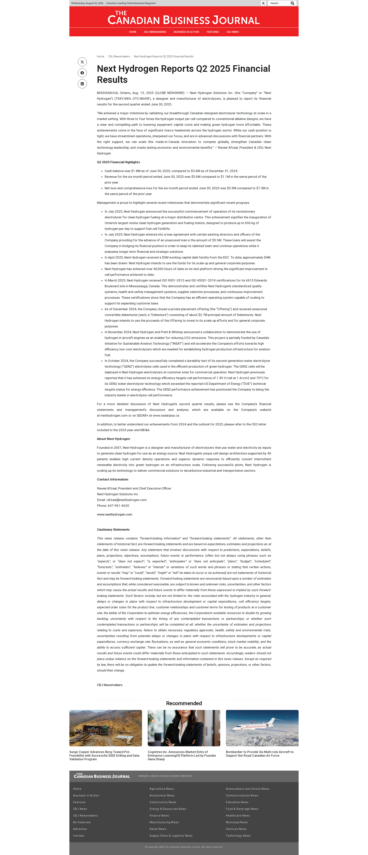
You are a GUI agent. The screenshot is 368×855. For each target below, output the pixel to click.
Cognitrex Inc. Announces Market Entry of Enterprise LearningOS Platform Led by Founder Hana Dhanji (182, 755)
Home (132, 31)
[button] (82, 61)
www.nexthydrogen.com (114, 514)
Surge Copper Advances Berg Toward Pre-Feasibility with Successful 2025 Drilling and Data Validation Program (104, 755)
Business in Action (186, 31)
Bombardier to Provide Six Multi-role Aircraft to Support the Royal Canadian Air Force (260, 753)
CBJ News (233, 31)
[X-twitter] (263, 3)
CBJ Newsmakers (155, 31)
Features (213, 31)
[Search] (292, 3)
